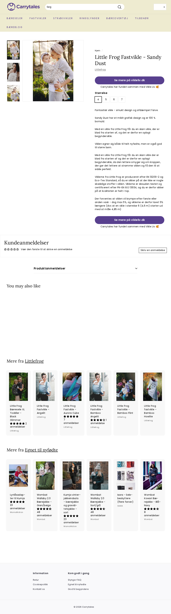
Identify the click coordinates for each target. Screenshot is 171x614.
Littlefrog (100, 69)
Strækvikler (63, 18)
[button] (17, 423)
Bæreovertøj (117, 18)
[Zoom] (53, 70)
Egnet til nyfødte (41, 450)
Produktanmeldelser (49, 268)
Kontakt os (39, 589)
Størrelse (101, 93)
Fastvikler (38, 18)
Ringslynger (90, 18)
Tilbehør (142, 18)
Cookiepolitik (40, 584)
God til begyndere (78, 589)
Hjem (97, 50)
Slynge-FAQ (74, 579)
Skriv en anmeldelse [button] (153, 250)
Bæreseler (15, 18)
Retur (36, 579)
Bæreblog (15, 27)
